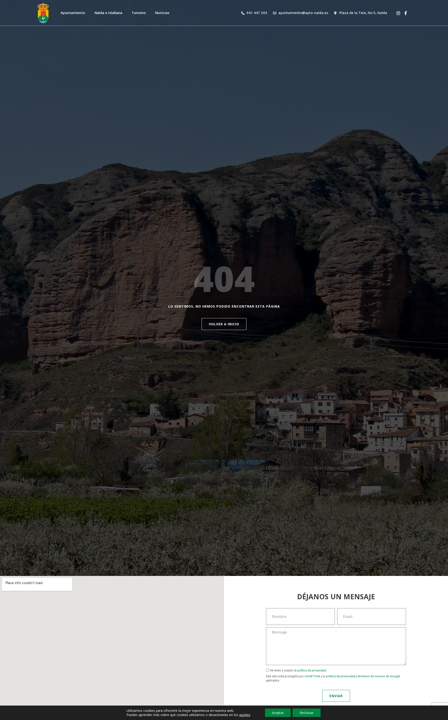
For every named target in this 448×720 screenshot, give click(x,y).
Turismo (139, 12)
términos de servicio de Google (379, 676)
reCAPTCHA (312, 676)
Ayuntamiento (73, 12)
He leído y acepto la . (333, 675)
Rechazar (307, 712)
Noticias (162, 12)
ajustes (244, 715)
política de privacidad (311, 670)
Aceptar (278, 712)
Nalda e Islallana (108, 12)
